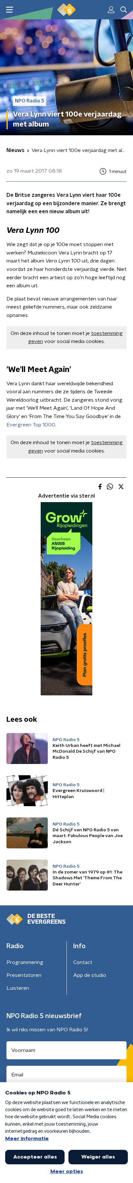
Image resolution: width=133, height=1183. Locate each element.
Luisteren (17, 988)
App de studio (89, 975)
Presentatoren (23, 975)
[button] (9, 10)
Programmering (24, 962)
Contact (82, 962)
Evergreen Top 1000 (30, 424)
